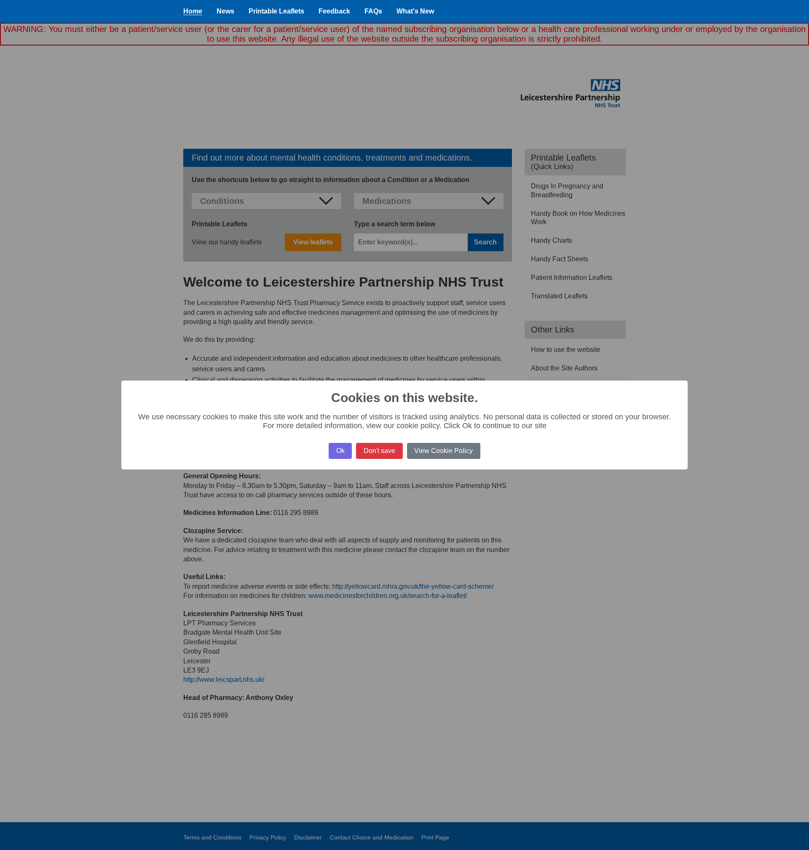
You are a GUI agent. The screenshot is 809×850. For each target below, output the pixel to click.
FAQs (373, 11)
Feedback (334, 11)
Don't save (379, 450)
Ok (340, 450)
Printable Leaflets (276, 11)
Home (192, 11)
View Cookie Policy (443, 450)
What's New (415, 11)
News (225, 11)
